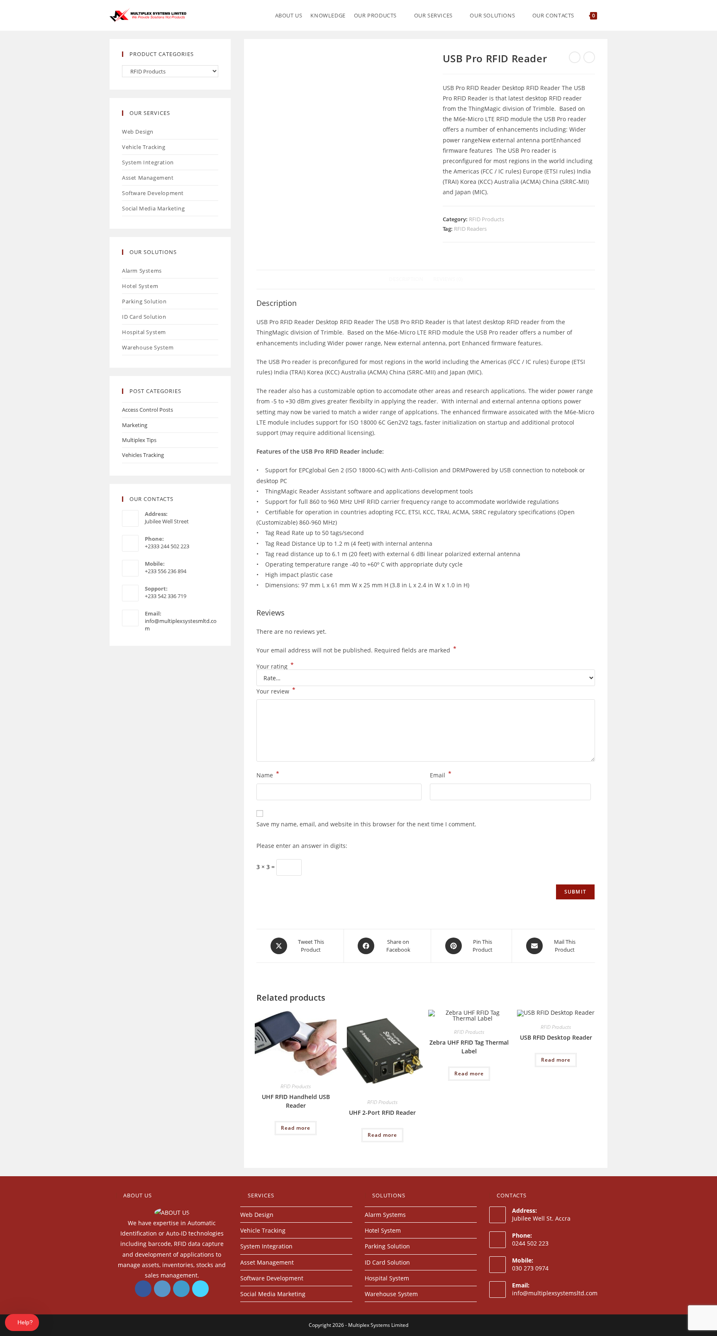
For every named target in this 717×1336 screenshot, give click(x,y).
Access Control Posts (147, 409)
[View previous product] (574, 57)
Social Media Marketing (153, 208)
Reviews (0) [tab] (448, 279)
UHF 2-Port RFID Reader (382, 1112)
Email (440, 774)
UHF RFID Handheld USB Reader (296, 1101)
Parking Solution (144, 301)
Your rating (275, 666)
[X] (200, 1288)
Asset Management (148, 177)
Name (267, 774)
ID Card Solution (144, 316)
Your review (275, 690)
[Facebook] (143, 1288)
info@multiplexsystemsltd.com (555, 1293)
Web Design (138, 131)
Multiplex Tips (139, 440)
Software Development (153, 193)
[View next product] (589, 57)
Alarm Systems (142, 270)
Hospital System (144, 332)
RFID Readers (470, 228)
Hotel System (140, 286)
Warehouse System (148, 347)
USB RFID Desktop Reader (556, 1037)
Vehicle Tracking (144, 147)
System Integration (148, 162)
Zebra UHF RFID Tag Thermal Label (469, 1046)
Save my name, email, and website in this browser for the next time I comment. (366, 824)
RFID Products (486, 219)
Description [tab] (406, 279)
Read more (295, 1127)
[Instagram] (162, 1288)
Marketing (134, 425)
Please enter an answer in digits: (301, 846)
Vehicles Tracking (143, 455)
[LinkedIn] (181, 1288)
